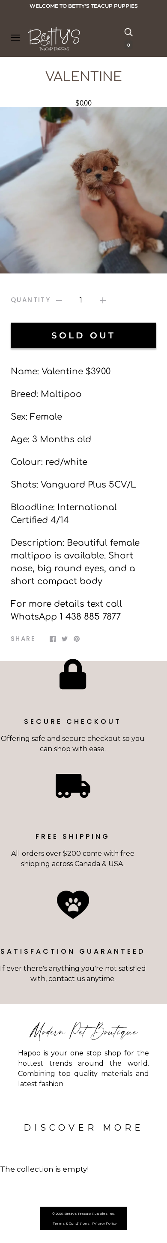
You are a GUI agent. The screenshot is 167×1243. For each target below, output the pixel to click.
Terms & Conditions (71, 1223)
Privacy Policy (104, 1223)
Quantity (31, 299)
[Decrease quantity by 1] (59, 300)
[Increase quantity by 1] (102, 300)
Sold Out (83, 335)
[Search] (128, 31)
